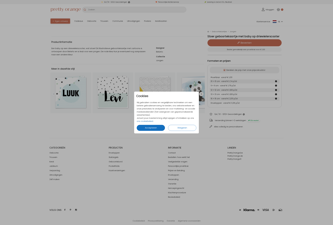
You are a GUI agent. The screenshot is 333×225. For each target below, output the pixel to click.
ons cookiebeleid (145, 121)
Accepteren (151, 127)
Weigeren (182, 127)
